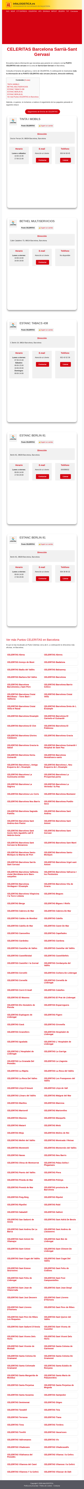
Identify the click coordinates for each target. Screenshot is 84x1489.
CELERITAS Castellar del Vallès (59, 948)
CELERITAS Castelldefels (56, 956)
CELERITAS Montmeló (18, 1148)
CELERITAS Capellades (55, 933)
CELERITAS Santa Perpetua (20, 1385)
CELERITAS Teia (52, 1410)
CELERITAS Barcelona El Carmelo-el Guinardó (56, 717)
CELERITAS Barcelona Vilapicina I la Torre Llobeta (23, 895)
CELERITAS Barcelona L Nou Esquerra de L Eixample (58, 766)
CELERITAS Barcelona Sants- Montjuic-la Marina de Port (21, 853)
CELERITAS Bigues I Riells (57, 903)
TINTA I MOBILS (13, 84)
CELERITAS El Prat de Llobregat (59, 997)
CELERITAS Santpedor (55, 1395)
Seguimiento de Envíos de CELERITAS (42, 112)
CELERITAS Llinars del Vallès (21, 1095)
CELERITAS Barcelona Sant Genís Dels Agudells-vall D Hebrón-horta (20, 833)
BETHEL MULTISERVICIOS (17, 87)
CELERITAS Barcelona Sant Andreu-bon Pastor (20, 822)
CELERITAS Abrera (53, 655)
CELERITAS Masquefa (54, 1118)
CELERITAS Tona (15, 1425)
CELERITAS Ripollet (17, 1204)
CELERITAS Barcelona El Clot (21, 726)
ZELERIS (61, 11)
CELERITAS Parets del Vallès (21, 1172)
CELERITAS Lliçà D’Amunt (20, 1088)
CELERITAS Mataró (16, 1125)
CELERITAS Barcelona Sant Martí (60, 843)
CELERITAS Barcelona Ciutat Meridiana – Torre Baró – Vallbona (21, 696)
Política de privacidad (31, 1486)
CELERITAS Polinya (53, 1180)
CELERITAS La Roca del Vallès (59, 1071)
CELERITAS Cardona (54, 941)
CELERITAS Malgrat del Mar (57, 1095)
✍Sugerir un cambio (46, 126)
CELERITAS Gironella (54, 1024)
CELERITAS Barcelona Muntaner (60, 794)
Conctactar (74, 11)
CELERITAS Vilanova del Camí (22, 1464)
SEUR (13, 11)
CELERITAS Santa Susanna (20, 1395)
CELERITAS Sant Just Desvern (22, 1297)
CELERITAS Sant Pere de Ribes (59, 1307)
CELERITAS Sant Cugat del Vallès (23, 1258)
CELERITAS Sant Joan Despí (58, 1288)
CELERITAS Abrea (16, 655)
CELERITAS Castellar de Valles (22, 948)
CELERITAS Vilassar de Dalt (57, 1472)
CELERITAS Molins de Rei (56, 1133)
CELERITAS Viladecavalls (56, 1447)
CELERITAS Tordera (53, 1425)
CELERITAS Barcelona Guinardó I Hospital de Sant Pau (60, 746)
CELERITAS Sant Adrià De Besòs (60, 1219)
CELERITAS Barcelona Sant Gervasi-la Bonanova (20, 844)
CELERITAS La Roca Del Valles (22, 1078)
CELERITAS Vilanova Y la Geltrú (23, 1472)
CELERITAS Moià (52, 1125)
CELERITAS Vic (51, 1440)
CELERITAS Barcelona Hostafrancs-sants (55, 756)
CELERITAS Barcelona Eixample (23, 716)
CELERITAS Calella (53, 918)
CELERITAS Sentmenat (18, 1402)
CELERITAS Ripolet (53, 1197)
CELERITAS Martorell (17, 1110)
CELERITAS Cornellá (17, 980)
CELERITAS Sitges (53, 1402)
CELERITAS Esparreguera (56, 1005)
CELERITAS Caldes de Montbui (22, 918)
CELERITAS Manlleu (17, 1103)
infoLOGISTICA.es (24, 3)
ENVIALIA (46, 11)
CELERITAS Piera (52, 1172)
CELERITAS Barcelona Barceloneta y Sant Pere (19, 685)
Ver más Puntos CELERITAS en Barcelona (23, 97)
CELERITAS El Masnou (18, 997)
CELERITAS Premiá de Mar (20, 1187)
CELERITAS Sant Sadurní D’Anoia (23, 1327)
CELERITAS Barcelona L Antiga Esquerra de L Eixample (22, 766)
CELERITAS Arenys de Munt (20, 662)
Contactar (56, 1486)
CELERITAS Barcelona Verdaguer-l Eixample (18, 885)
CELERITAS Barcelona (55, 677)
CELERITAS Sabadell (17, 1212)
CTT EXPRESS (21, 11)
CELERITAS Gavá (15, 1024)
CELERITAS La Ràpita (17, 1071)
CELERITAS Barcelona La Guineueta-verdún (19, 775)
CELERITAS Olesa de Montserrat (23, 1163)
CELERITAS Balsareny (55, 669)
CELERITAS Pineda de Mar (20, 1180)
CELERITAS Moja (15, 1133)
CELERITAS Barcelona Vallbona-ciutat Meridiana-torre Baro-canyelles (23, 874)
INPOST (54, 11)
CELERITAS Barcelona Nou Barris (23, 801)
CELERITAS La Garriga (55, 1051)
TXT (67, 11)
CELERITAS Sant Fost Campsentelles (54, 1279)
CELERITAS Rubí (52, 1204)
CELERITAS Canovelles (18, 933)
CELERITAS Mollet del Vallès (21, 1140)
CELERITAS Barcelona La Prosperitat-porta (56, 775)
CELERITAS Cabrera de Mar (20, 911)
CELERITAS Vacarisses (55, 1432)
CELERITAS (32, 11)
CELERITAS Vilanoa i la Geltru (59, 1454)
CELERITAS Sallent (53, 1212)
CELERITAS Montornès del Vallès (60, 1148)
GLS (7, 11)
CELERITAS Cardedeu (17, 941)
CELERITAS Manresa (54, 1103)
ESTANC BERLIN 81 (15, 92)
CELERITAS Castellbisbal (19, 956)
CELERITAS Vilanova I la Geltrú (59, 1464)
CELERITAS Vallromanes (19, 1440)
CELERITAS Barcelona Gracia (58, 735)
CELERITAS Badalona (54, 662)
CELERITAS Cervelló (17, 973)
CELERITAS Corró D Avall (19, 990)
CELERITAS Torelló (16, 1432)
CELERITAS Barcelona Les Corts (23, 794)
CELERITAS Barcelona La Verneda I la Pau (56, 785)
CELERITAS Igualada (17, 1042)
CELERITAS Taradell (17, 1410)
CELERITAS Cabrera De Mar (57, 911)
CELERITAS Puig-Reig (18, 1197)
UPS (39, 11)
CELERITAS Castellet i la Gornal (23, 963)
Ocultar (27, 80)
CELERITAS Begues (53, 894)
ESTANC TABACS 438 (15, 89)
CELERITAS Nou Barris (55, 1155)
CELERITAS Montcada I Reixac (59, 1140)
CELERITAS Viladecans (18, 1447)
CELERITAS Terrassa (17, 1417)
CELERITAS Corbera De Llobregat (60, 973)
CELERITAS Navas (16, 1155)
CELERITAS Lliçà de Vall (56, 1088)
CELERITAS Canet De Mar (56, 926)
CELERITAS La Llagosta (55, 1061)
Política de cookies (46, 1486)
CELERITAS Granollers (18, 1032)
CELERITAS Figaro (53, 1015)
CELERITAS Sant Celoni (18, 1249)
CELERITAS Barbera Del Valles (22, 677)
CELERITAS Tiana (52, 1417)
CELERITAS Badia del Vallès (21, 669)
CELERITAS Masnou (17, 1118)
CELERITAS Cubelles (54, 990)
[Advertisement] (42, 28)
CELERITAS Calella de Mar (20, 926)
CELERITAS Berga (16, 903)
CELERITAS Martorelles (55, 1110)
